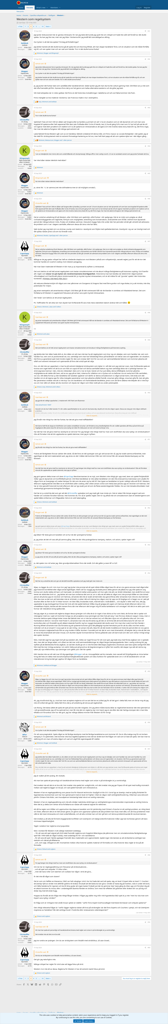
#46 (149, 199)
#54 (149, 573)
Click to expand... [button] (92, 416)
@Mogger (78, 654)
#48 (149, 313)
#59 (149, 922)
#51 (149, 439)
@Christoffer (72, 493)
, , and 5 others (49, 307)
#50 (149, 393)
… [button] (39, 26)
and (43, 334)
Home (20, 7)
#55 (149, 671)
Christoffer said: (40, 203)
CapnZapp (21, 23)
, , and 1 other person (55, 140)
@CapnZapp (68, 476)
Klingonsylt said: (40, 178)
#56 (149, 722)
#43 (149, 108)
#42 (149, 59)
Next (47, 26)
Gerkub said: (39, 64)
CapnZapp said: (40, 317)
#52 (149, 508)
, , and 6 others (48, 387)
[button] (47, 7)
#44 (149, 146)
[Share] (145, 31)
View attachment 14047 (43, 405)
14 (42, 26)
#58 (149, 855)
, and (48, 53)
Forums (30, 7)
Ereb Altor (28, 79)
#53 (149, 545)
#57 (149, 749)
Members (54, 7)
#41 (149, 31)
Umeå (29, 128)
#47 (149, 241)
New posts (20, 11)
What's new (40, 7)
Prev (20, 26)
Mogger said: (39, 151)
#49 (149, 340)
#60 (149, 948)
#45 (149, 173)
